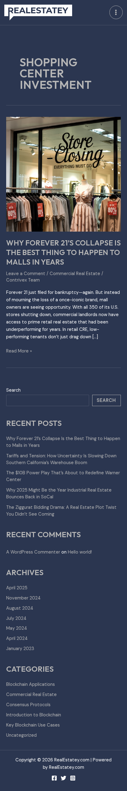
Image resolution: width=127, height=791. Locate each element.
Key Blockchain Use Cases (33, 725)
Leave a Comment (25, 274)
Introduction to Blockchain (33, 715)
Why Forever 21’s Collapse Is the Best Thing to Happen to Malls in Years (63, 252)
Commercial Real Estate (75, 274)
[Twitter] (63, 778)
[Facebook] (54, 778)
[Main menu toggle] (116, 12)
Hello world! (80, 552)
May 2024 (16, 628)
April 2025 (16, 588)
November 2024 (23, 598)
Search (13, 390)
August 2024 (19, 608)
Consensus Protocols (28, 705)
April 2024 (17, 638)
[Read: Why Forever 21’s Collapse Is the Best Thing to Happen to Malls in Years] (63, 174)
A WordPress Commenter (33, 552)
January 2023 (20, 649)
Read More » (19, 351)
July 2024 (16, 618)
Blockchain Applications (30, 684)
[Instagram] (73, 778)
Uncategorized (21, 735)
